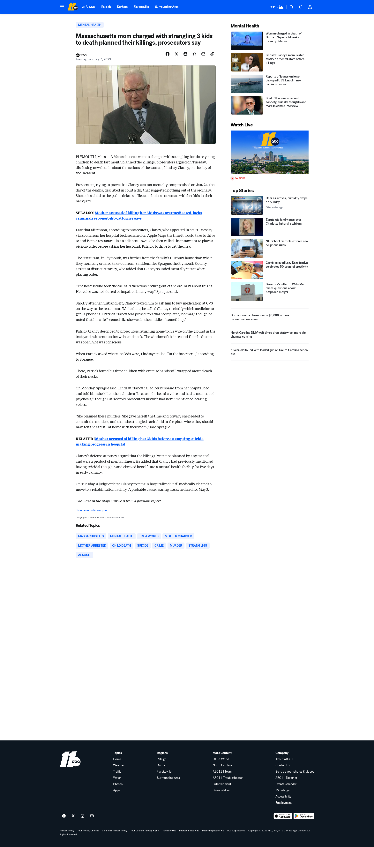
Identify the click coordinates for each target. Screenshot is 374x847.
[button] (62, 7)
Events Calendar (285, 784)
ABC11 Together (286, 777)
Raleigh (106, 7)
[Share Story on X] (176, 54)
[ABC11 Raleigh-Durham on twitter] (73, 816)
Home (117, 759)
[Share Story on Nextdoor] (194, 54)
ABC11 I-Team (222, 771)
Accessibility (283, 796)
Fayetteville (141, 7)
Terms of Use (169, 830)
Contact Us (282, 765)
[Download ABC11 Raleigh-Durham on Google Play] (304, 816)
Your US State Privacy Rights (145, 830)
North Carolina (222, 765)
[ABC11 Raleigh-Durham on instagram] (82, 816)
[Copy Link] (212, 54)
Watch (117, 777)
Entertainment (222, 784)
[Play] (270, 152)
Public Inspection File (213, 830)
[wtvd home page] (70, 759)
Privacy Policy (67, 830)
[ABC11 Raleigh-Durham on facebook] (64, 816)
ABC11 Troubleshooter (228, 777)
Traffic (117, 771)
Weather (118, 765)
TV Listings (282, 790)
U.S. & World (221, 759)
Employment (283, 802)
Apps (116, 790)
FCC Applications (236, 830)
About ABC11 (284, 759)
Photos (117, 784)
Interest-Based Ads (189, 830)
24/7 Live (88, 7)
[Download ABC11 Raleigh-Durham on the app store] (282, 816)
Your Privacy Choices (88, 830)
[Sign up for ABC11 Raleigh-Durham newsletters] (92, 816)
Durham (122, 7)
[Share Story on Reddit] (185, 54)
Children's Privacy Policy (114, 830)
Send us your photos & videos (294, 771)
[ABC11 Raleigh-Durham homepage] (73, 7)
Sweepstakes (221, 790)
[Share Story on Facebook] (167, 54)
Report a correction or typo (91, 510)
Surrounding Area (166, 7)
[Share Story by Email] (203, 54)
